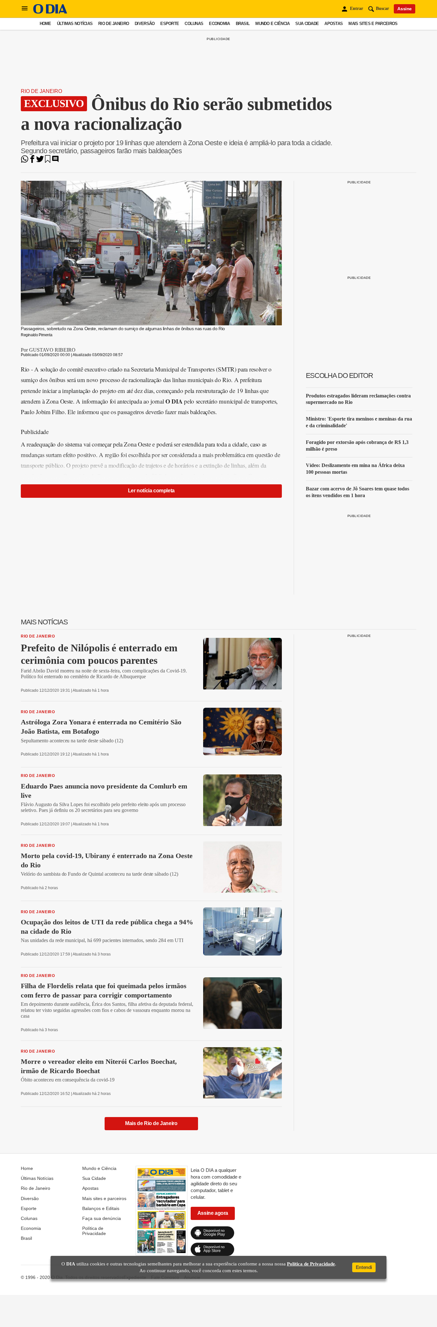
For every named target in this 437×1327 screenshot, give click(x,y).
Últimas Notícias (74, 23)
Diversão (145, 23)
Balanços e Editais (100, 1208)
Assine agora (212, 1213)
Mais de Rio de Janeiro (151, 1123)
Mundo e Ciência (272, 23)
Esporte (169, 23)
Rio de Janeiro (113, 23)
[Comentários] (55, 161)
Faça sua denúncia (101, 1218)
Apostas (333, 23)
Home (45, 23)
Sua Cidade (307, 23)
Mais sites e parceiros (372, 23)
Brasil (243, 23)
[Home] (50, 12)
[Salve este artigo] (48, 161)
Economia (219, 23)
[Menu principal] (25, 9)
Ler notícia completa (151, 490)
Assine (404, 8)
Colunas (194, 23)
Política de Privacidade (94, 1231)
